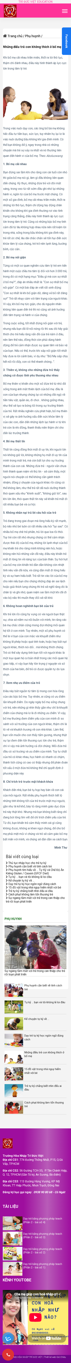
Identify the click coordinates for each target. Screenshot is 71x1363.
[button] (64, 10)
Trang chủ (14, 36)
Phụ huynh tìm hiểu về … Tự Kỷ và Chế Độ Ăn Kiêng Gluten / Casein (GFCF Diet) (35, 871)
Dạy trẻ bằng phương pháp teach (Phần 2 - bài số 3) (42, 1235)
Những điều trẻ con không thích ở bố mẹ (32, 47)
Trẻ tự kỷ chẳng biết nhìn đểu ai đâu (30, 891)
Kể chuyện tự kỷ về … (21, 880)
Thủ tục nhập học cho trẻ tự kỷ (27, 863)
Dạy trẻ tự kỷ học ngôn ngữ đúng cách (32, 884)
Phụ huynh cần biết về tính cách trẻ (30, 866)
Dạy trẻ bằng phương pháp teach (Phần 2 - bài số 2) (42, 1250)
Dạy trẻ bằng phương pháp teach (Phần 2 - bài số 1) (42, 1265)
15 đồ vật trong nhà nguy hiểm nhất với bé (34, 887)
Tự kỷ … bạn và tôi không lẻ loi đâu (30, 877)
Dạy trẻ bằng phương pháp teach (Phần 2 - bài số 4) (42, 1220)
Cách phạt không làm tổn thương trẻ (30, 894)
